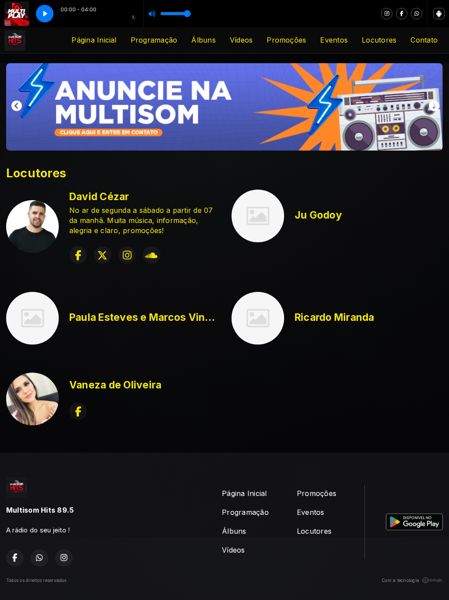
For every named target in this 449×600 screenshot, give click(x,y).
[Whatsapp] (416, 13)
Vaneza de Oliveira (115, 385)
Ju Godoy (318, 215)
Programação (154, 40)
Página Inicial (93, 40)
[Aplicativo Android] (439, 13)
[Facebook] (401, 13)
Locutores (379, 40)
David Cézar (99, 196)
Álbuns (203, 40)
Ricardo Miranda (334, 317)
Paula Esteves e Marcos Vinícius (148, 317)
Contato (424, 40)
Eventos (334, 40)
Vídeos (241, 40)
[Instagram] (386, 13)
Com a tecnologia (400, 580)
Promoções (286, 40)
